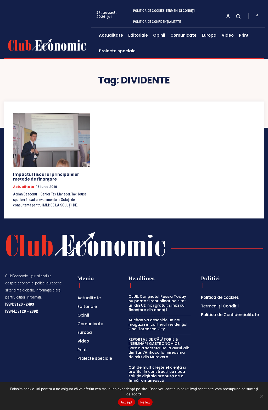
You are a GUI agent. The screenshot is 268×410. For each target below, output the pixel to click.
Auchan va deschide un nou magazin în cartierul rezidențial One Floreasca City (158, 324)
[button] (238, 16)
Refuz (145, 402)
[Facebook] (257, 16)
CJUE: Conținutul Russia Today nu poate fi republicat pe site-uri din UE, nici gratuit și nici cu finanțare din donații (157, 303)
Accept (127, 402)
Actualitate (23, 187)
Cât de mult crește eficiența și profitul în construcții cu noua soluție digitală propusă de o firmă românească (157, 374)
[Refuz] (261, 396)
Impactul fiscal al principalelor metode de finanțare (46, 177)
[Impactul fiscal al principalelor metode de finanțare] (51, 140)
